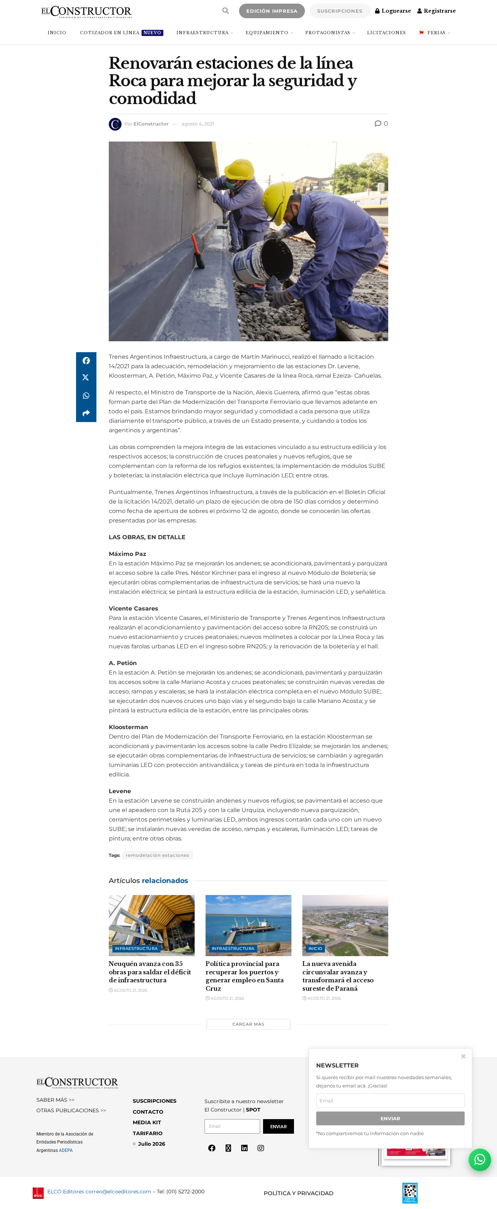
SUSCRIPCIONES (339, 11)
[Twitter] (228, 1148)
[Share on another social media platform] (86, 413)
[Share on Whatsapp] (86, 396)
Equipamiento (267, 32)
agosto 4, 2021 (198, 124)
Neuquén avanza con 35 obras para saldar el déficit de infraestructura (150, 972)
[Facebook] (211, 1148)
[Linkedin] (244, 1148)
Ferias (437, 32)
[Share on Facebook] (86, 361)
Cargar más (248, 1024)
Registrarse (439, 11)
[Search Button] (225, 11)
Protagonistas (327, 32)
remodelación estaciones (157, 855)
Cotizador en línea (120, 32)
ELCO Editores (65, 1191)
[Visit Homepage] (86, 11)
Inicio (315, 948)
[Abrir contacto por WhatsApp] (480, 1160)
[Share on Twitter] (86, 378)
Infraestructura (202, 32)
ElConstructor (151, 124)
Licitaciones (386, 32)
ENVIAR (390, 1118)
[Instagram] (261, 1148)
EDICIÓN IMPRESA (272, 11)
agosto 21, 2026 (130, 990)
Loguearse (395, 11)
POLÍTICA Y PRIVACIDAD (298, 1193)
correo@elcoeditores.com (118, 1191)
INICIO (57, 32)
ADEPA (66, 1150)
